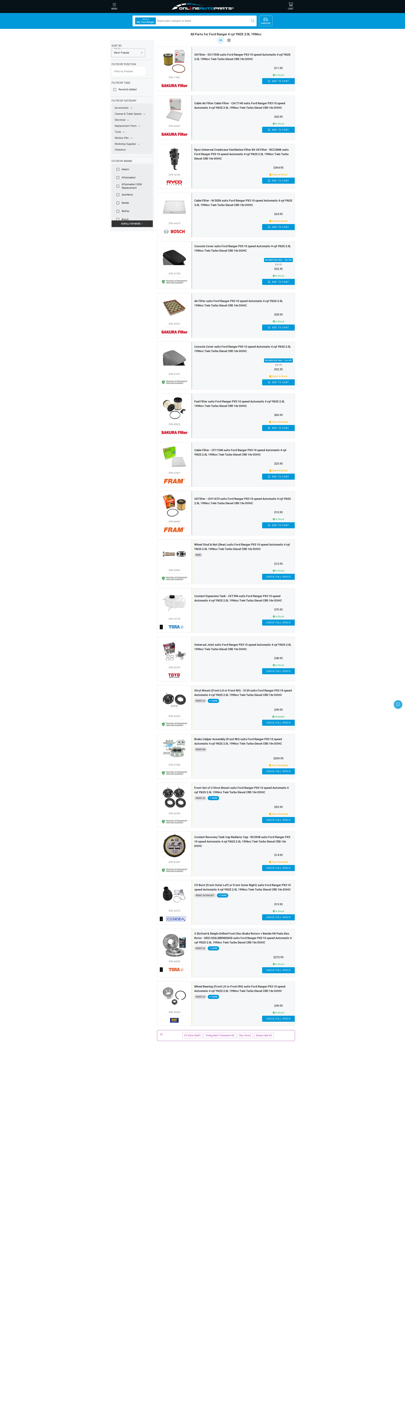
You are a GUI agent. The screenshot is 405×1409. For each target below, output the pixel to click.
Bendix (125, 202)
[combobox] (128, 53)
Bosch (125, 219)
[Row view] (220, 40)
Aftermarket (129, 177)
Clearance (120, 149)
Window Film (122, 137)
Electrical (120, 119)
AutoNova (127, 194)
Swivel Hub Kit (264, 1035)
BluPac (126, 211)
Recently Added (127, 89)
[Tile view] (229, 40)
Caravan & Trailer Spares (128, 113)
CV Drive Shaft (192, 1035)
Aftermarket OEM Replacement (132, 186)
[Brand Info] (174, 627)
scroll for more (131, 223)
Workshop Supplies (125, 143)
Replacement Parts (126, 125)
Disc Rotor (245, 1035)
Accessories (121, 107)
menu (114, 8)
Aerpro (125, 169)
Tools (118, 131)
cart (291, 8)
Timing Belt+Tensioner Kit (219, 1035)
